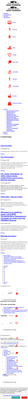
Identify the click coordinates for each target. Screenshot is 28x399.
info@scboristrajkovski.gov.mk (11, 343)
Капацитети (7, 17)
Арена (14, 22)
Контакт (6, 133)
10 (4, 271)
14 (4, 276)
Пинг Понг (15, 62)
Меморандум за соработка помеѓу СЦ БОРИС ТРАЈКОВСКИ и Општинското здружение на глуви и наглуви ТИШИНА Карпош (13, 216)
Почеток (6, 266)
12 (4, 274)
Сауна (14, 36)
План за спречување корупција (14, 371)
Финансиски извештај (13, 118)
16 (4, 279)
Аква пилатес (7, 255)
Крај (5, 283)
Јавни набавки (11, 131)
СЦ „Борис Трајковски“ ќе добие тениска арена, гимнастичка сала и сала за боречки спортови (12, 177)
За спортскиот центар (13, 110)
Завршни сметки (11, 114)
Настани (6, 16)
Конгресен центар (17, 103)
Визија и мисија (11, 112)
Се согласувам (15, 397)
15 (4, 278)
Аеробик (15, 79)
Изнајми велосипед (8, 236)
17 (4, 280)
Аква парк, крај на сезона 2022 (15, 310)
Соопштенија (7, 14)
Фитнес (14, 54)
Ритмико (15, 29)
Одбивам (24, 397)
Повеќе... (3, 153)
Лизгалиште (16, 86)
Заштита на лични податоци (12, 126)
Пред (5, 267)
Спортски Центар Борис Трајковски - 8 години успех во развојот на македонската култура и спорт (14, 262)
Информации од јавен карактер (15, 366)
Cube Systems (4, 347)
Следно (5, 282)
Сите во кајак (6, 145)
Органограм (10, 113)
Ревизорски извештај (12, 116)
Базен (14, 47)
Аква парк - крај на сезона (11, 197)
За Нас (5, 109)
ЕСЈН (5, 132)
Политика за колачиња (13, 124)
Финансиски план (11, 117)
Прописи (9, 122)
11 (4, 272)
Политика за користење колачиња (12, 395)
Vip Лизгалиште (7, 157)
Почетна (6, 13)
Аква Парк (15, 71)
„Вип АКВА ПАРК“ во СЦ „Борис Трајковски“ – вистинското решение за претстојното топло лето (13, 258)
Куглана (15, 95)
